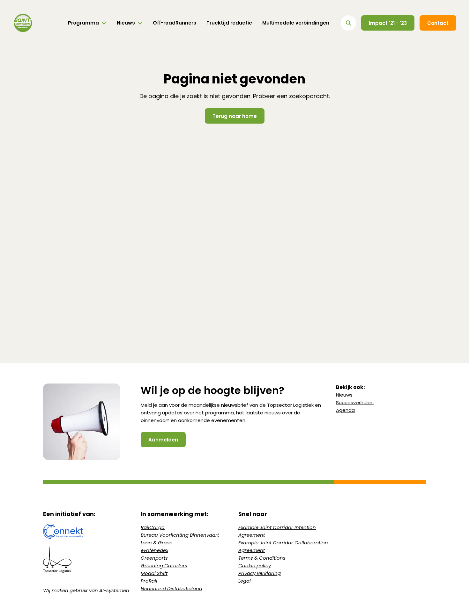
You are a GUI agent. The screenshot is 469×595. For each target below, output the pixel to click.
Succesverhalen (355, 402)
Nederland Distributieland (171, 588)
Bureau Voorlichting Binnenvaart (180, 535)
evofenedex (154, 550)
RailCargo (153, 527)
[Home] (23, 23)
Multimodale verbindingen (295, 22)
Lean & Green (157, 542)
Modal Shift (154, 573)
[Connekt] (88, 531)
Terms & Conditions (262, 558)
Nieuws (344, 394)
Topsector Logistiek (290, 405)
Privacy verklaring (259, 573)
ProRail (149, 580)
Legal (244, 580)
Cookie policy (254, 565)
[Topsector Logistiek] (88, 560)
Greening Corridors (164, 565)
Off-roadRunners (174, 22)
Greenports (154, 558)
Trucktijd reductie (229, 22)
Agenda (345, 410)
